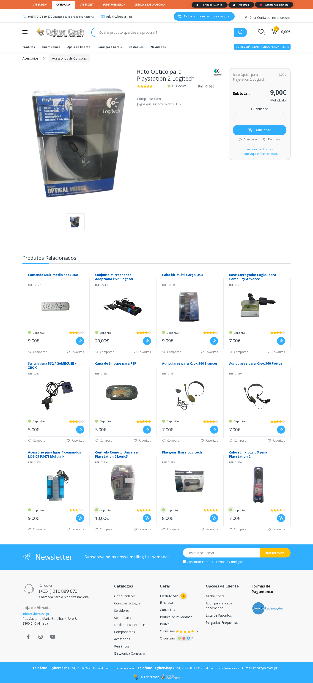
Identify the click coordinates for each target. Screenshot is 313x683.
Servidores (121, 610)
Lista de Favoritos (219, 615)
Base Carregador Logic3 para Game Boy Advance (252, 277)
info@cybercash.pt (119, 16)
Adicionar (263, 130)
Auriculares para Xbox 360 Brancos (190, 363)
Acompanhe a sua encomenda (219, 605)
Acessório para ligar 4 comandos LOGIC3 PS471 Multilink (54, 454)
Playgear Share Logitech (182, 452)
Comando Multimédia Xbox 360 (53, 275)
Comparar (250, 139)
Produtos (28, 47)
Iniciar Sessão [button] (281, 18)
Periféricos (121, 646)
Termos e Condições (229, 562)
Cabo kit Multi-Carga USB (182, 275)
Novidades (158, 47)
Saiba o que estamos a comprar (207, 16)
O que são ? (179, 631)
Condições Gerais (109, 47)
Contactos (167, 609)
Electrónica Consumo (129, 653)
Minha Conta (215, 596)
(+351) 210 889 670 (40, 16)
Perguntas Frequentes (222, 622)
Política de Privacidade (176, 617)
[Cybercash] (136, 677)
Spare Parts (122, 617)
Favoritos (273, 139)
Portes (165, 624)
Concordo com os (215, 562)
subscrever (274, 553)
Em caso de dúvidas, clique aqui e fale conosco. (259, 151)
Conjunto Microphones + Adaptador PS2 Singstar (115, 277)
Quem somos (51, 47)
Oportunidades (125, 596)
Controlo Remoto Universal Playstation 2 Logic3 (117, 454)
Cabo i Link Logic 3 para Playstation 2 (248, 454)
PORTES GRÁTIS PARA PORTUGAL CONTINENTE (262, 46)
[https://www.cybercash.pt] (59, 32)
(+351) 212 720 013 (185, 668)
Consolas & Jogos (127, 603)
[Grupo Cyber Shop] (170, 677)
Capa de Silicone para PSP (115, 363)
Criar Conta (258, 17)
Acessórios (30, 58)
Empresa (166, 602)
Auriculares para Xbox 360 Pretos (256, 363)
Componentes (124, 632)
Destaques (136, 47)
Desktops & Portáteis (130, 625)
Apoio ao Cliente (78, 47)
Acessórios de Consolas (69, 58)
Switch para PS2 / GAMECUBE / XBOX (52, 365)
